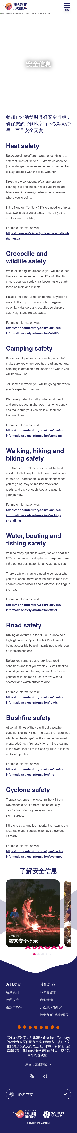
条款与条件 (14, 1007)
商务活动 (46, 999)
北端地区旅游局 (51, 1007)
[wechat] (32, 1076)
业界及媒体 (48, 992)
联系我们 (12, 992)
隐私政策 (12, 999)
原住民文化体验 (36, 1064)
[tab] (34, 954)
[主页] (15, 6)
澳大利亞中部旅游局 (54, 1014)
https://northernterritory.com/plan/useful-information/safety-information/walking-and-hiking (34, 515)
